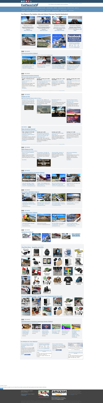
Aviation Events (32, 7)
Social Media (71, 10)
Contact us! (28, 10)
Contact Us (80, 3)
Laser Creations (49, 7)
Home (69, 3)
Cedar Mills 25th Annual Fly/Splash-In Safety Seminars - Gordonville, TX (28, 134)
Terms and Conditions (75, 3)
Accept (1, 388)
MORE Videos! (42, 10)
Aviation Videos (35, 10)
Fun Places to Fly (24, 7)
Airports (55, 7)
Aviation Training (55, 10)
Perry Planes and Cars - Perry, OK (73, 133)
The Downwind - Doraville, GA (43, 152)
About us (77, 7)
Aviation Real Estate (62, 7)
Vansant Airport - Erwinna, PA (28, 99)
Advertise (23, 10)
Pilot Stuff (48, 10)
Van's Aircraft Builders (40, 7)
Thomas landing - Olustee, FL (58, 152)
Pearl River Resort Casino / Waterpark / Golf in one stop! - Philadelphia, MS (73, 101)
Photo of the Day (70, 7)
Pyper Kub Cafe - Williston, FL (43, 99)
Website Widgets (64, 10)
